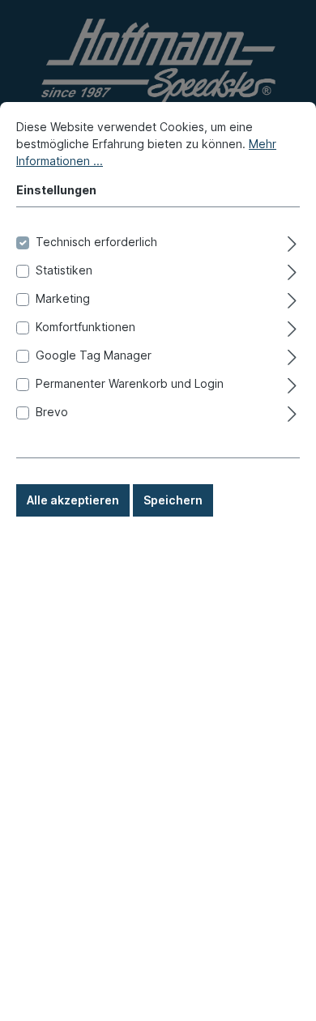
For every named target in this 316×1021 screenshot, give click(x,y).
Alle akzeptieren (73, 500)
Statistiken (64, 270)
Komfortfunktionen (85, 327)
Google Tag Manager (94, 355)
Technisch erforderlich (96, 242)
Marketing (63, 298)
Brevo (52, 412)
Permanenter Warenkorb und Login (130, 383)
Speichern (173, 500)
